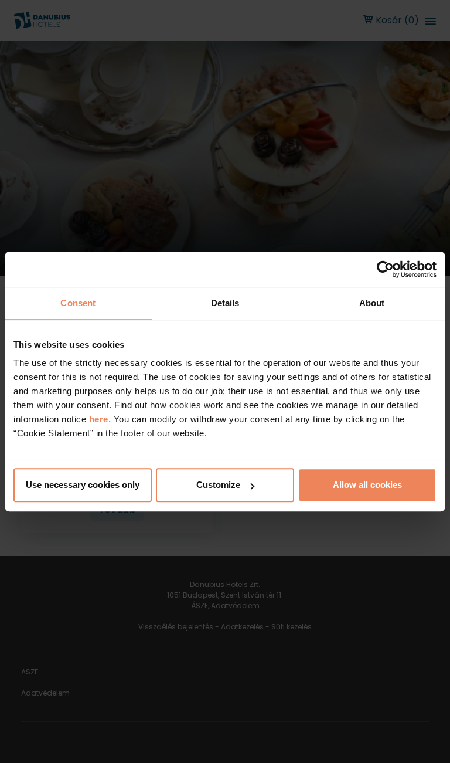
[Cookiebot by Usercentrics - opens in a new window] (385, 269)
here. (101, 419)
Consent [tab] (78, 303)
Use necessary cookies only (82, 485)
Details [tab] (225, 303)
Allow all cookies (367, 485)
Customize (218, 485)
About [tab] (372, 303)
